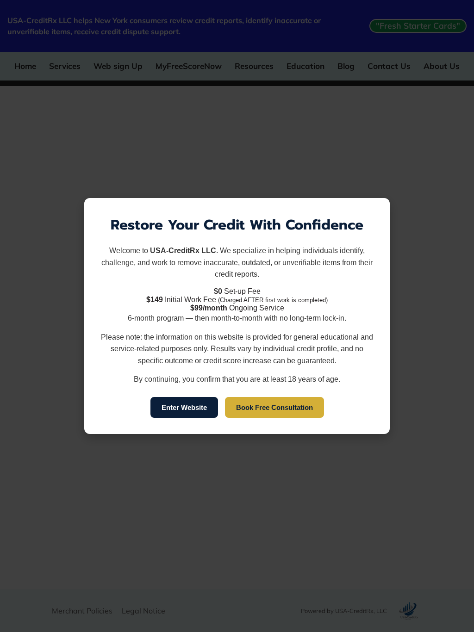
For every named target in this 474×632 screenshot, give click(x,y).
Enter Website (184, 407)
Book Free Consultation (274, 407)
